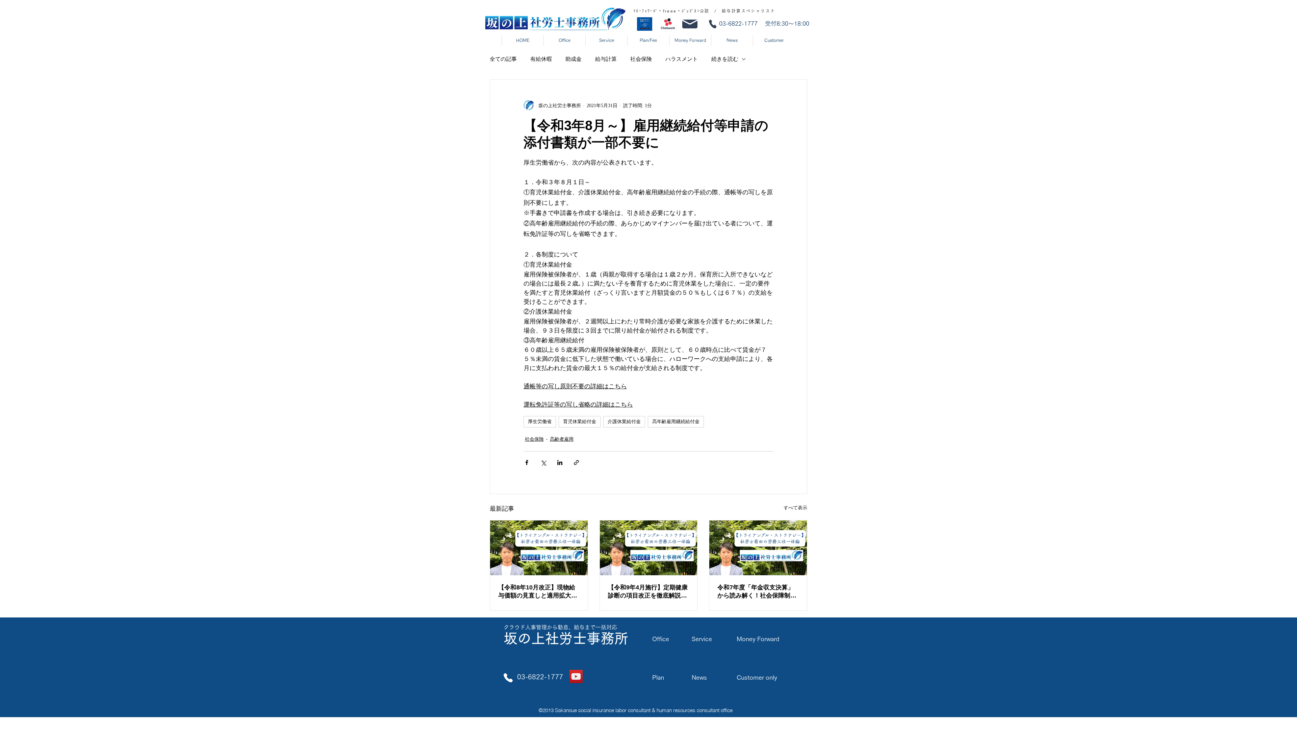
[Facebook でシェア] (527, 462)
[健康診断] (648, 547)
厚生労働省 (540, 421)
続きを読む (724, 59)
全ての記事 (503, 59)
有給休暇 (541, 59)
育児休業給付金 (579, 421)
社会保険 (641, 59)
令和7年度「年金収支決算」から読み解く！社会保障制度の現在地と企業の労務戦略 (756, 592)
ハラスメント (681, 59)
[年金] (758, 547)
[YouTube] (576, 676)
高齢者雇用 (562, 439)
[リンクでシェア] (576, 462)
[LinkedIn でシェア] (560, 462)
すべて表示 (795, 507)
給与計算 (606, 59)
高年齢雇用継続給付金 (676, 421)
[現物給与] (539, 547)
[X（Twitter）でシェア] (543, 462)
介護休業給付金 (624, 421)
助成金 (573, 59)
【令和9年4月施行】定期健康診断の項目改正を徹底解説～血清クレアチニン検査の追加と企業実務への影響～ (648, 592)
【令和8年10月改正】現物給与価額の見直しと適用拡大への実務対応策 (537, 592)
